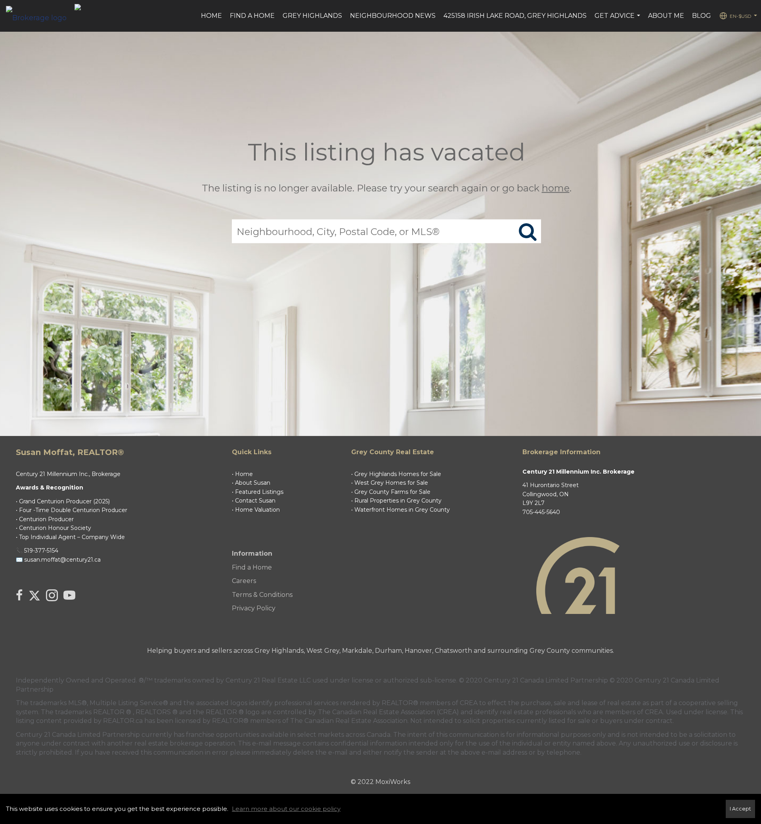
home (556, 188)
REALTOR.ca (123, 721)
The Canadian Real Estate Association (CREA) (388, 712)
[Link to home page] (40, 16)
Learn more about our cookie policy (286, 809)
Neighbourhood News (393, 15)
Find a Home (252, 15)
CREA (469, 703)
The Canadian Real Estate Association (348, 721)
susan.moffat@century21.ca (62, 559)
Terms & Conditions (262, 594)
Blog (701, 15)
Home (211, 15)
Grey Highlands (312, 15)
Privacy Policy (253, 608)
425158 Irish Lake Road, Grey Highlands (515, 15)
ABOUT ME (666, 15)
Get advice (618, 20)
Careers (244, 581)
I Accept (740, 809)
